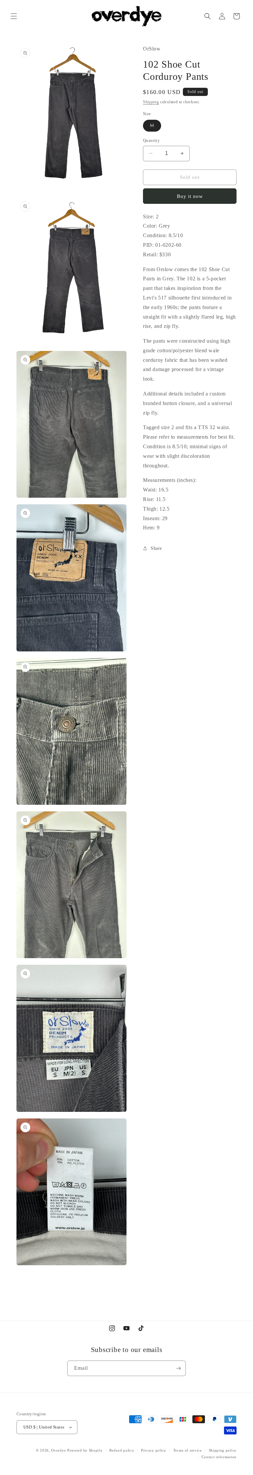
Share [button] (156, 548)
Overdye (58, 1450)
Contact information (219, 1457)
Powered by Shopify (85, 1450)
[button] (14, 16)
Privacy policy (153, 1450)
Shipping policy (223, 1450)
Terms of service (187, 1450)
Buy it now (190, 196)
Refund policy (121, 1450)
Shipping (151, 102)
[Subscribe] (178, 1368)
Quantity (151, 140)
